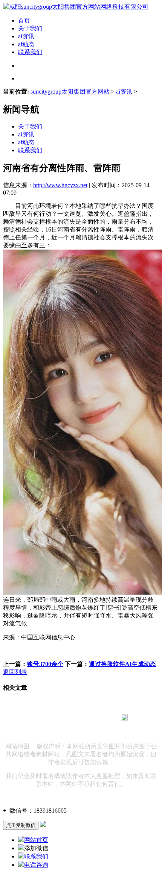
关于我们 (30, 28)
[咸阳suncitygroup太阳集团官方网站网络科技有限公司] (75, 6)
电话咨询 (36, 864)
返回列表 (15, 672)
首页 (24, 20)
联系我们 (30, 52)
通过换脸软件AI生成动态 (122, 664)
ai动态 (26, 44)
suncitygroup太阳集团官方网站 (70, 91)
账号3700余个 (45, 664)
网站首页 (36, 840)
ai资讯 (26, 36)
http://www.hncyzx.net (60, 185)
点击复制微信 (20, 825)
